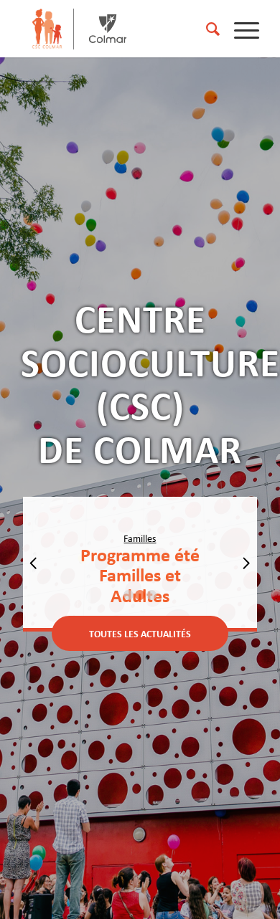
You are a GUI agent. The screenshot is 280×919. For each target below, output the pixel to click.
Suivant (246, 562)
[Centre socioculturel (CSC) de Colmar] (47, 28)
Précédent (33, 562)
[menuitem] (206, 28)
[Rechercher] (206, 28)
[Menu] (239, 28)
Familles (139, 538)
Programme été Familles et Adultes (140, 575)
